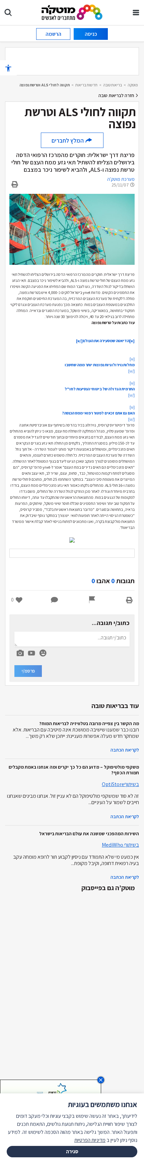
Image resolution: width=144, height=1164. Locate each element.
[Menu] (136, 12)
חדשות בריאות (86, 84)
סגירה (72, 1151)
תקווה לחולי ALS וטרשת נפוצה (44, 84)
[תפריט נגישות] (8, 67)
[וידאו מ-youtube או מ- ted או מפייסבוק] (31, 653)
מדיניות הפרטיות (89, 1140)
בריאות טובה (112, 84)
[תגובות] (54, 600)
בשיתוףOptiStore (120, 784)
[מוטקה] (72, 11)
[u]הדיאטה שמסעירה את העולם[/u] (105, 340)
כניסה (91, 33)
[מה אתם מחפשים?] (8, 12)
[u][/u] (100, 364)
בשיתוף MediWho (120, 844)
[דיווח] (92, 600)
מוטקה (133, 84)
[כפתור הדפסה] (129, 600)
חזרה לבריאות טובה (116, 95)
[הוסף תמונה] (20, 651)
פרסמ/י (28, 671)
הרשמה (53, 33)
